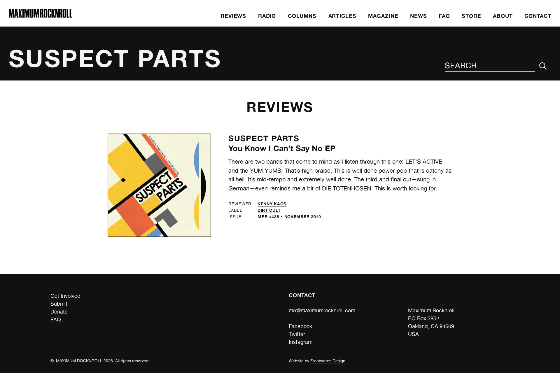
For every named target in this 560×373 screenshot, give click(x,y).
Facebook (300, 326)
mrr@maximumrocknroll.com (322, 310)
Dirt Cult (269, 210)
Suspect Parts (263, 138)
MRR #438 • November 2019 (289, 216)
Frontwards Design (327, 360)
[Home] (40, 16)
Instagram (300, 342)
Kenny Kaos (272, 203)
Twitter (297, 334)
